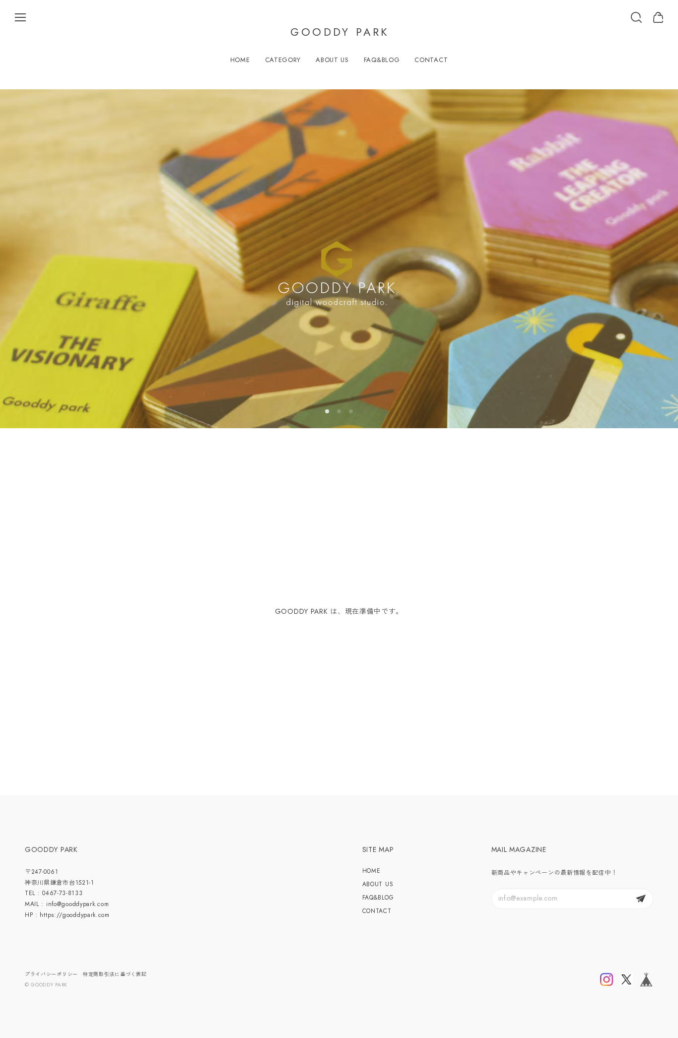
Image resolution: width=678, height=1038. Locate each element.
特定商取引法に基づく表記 (114, 974)
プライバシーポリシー (51, 974)
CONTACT (431, 60)
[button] (327, 411)
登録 (640, 899)
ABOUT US (332, 60)
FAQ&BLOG (382, 60)
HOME (240, 60)
